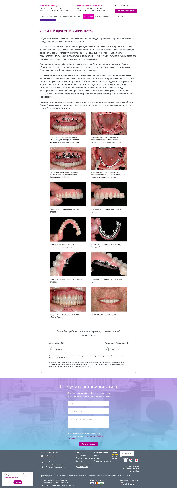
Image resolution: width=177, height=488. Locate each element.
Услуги (49, 16)
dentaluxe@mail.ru (51, 456)
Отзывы (98, 16)
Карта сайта (134, 471)
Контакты (119, 16)
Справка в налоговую (48, 20)
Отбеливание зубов (83, 464)
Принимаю (18, 482)
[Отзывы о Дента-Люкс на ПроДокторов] (131, 460)
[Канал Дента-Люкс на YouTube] (136, 460)
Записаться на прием (126, 11)
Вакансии (98, 455)
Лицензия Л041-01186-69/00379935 (54, 483)
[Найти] (136, 453)
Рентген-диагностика (68, 16)
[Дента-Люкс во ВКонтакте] (125, 460)
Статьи (97, 458)
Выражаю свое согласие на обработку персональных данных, (86, 436)
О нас (43, 16)
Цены (56, 16)
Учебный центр (108, 16)
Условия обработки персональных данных (57, 485)
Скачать (58, 349)
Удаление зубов (82, 467)
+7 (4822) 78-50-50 (51, 452)
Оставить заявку (88, 444)
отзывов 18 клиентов (120, 459)
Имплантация (81, 455)
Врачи (80, 16)
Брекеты (79, 461)
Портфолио (88, 16)
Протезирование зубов (84, 458)
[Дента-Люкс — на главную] (49, 3)
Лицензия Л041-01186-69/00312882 (54, 480)
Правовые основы (101, 452)
